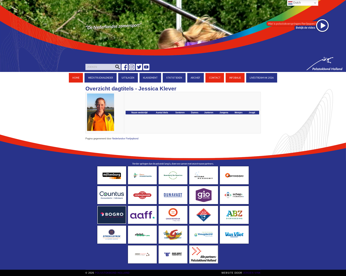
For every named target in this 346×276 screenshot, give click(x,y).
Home (75, 77)
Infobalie (235, 77)
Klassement (150, 77)
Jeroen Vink (252, 273)
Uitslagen (128, 77)
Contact (215, 77)
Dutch (296, 2)
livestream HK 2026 (262, 77)
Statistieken (174, 77)
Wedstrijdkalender (100, 77)
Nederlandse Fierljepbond (125, 138)
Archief (195, 77)
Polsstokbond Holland (112, 273)
